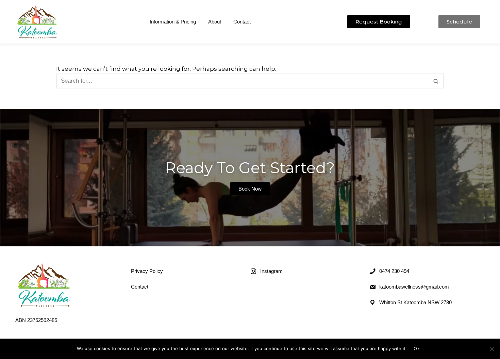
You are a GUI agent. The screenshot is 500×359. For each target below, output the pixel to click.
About (214, 22)
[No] (491, 348)
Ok (417, 348)
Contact (242, 22)
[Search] (436, 81)
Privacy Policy (147, 271)
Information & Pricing (173, 22)
